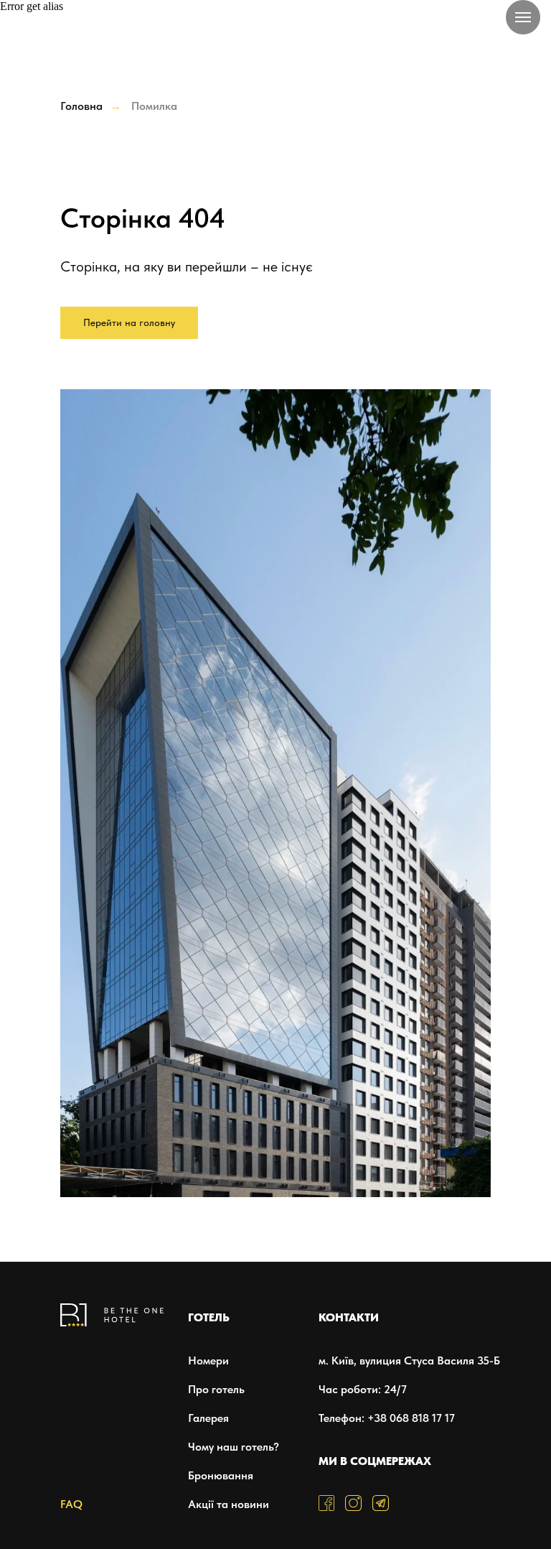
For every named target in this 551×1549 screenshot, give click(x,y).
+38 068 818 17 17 (411, 1418)
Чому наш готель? (233, 1446)
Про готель (216, 1389)
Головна (81, 106)
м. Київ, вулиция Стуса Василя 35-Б (409, 1360)
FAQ (71, 1504)
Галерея (208, 1418)
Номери (208, 1360)
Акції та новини (228, 1504)
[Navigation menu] (523, 17)
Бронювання (220, 1475)
